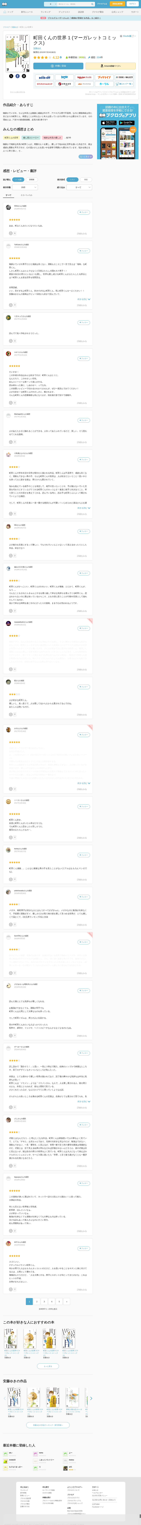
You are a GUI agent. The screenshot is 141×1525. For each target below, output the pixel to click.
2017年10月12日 (20, 355)
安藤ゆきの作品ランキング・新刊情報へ (48, 1425)
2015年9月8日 (19, 1245)
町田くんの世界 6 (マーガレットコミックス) (12, 1353)
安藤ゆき (37, 48)
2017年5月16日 (20, 731)
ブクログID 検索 (47, 1503)
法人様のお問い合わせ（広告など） (104, 1500)
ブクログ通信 (24, 1504)
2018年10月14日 (20, 570)
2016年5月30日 (20, 1050)
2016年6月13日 (20, 987)
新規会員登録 (117, 4)
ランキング (24, 1490)
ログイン (132, 4)
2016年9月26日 (20, 893)
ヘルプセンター (97, 1493)
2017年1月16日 (20, 417)
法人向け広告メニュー (99, 1495)
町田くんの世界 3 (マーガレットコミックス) (31, 1353)
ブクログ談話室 (25, 1498)
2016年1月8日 (19, 1180)
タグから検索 (47, 1493)
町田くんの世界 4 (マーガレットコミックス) (51, 1353)
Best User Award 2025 (74, 1511)
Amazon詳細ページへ (112, 66)
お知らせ (95, 1490)
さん (17, 206)
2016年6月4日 (19, 456)
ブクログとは (102, 4)
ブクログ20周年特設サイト (76, 1513)
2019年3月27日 (20, 528)
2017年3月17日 (20, 851)
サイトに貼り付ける (17, 92)
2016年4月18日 (20, 1121)
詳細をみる (82, 233)
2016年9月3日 (19, 938)
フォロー (84, 212)
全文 (86, 180)
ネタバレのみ (26, 195)
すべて (8, 195)
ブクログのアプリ (73, 1498)
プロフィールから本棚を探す (52, 1500)
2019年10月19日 (20, 247)
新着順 (31, 180)
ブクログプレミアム (74, 1500)
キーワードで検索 (48, 1490)
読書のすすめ (24, 1506)
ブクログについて (73, 1490)
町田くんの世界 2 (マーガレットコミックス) (70, 1353)
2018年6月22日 (20, 625)
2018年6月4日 (19, 683)
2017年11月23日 (20, 319)
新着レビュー (24, 1495)
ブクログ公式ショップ (75, 1503)
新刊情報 (23, 1493)
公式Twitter (96, 1504)
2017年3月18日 (20, 803)
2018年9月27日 (20, 209)
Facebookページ (98, 1507)
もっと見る (84, 157)
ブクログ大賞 (24, 1501)
